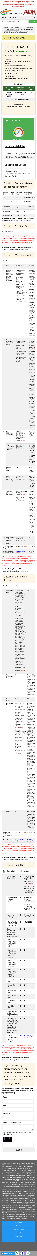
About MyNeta (18, 1222)
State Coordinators (19, 1229)
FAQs (18, 1240)
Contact (18, 1233)
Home (4, 17)
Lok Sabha (12, 17)
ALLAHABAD (29, 27)
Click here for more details (19, 99)
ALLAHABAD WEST (12, 30)
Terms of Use (18, 1236)
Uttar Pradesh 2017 (16, 27)
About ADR (19, 1226)
